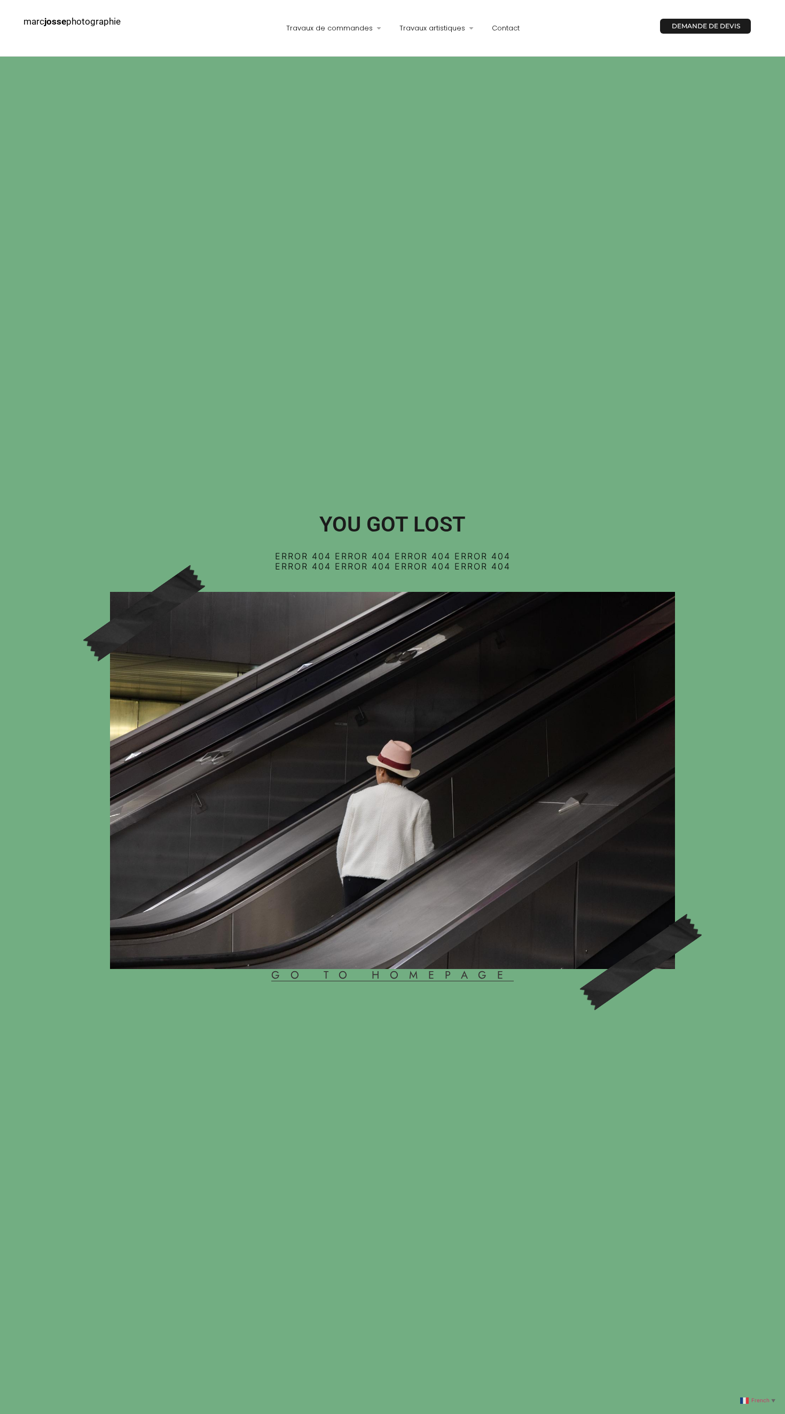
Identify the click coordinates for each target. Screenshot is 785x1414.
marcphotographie (72, 21)
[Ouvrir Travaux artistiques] (471, 28)
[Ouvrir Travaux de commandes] (378, 28)
